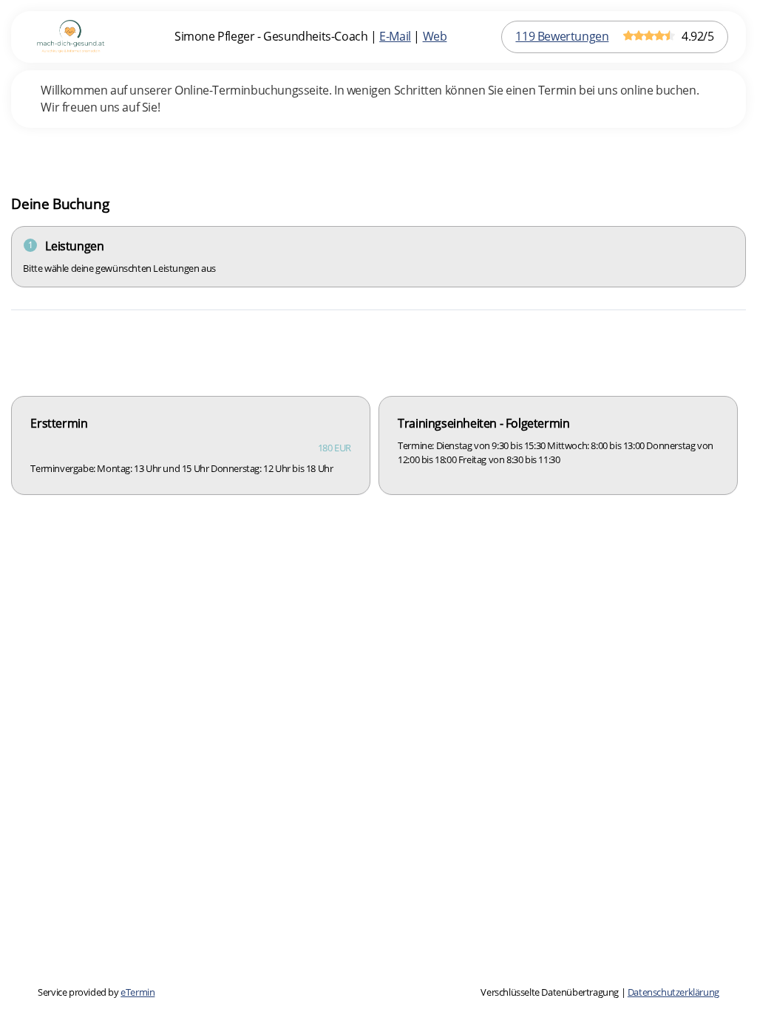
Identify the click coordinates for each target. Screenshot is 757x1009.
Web (435, 36)
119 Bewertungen (561, 36)
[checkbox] (190, 445)
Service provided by (96, 992)
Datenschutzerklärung (673, 992)
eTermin (137, 992)
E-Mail (395, 36)
